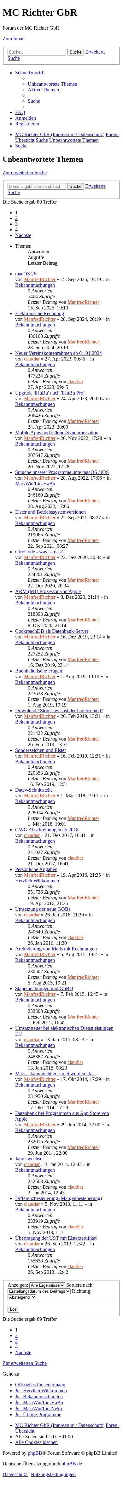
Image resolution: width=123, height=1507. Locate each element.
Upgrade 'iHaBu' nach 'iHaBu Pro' (49, 393)
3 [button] (16, 224)
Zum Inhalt (14, 38)
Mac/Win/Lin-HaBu (35, 483)
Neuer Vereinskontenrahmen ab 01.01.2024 (58, 353)
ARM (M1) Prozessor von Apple (48, 591)
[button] (23, 235)
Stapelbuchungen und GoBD (44, 988)
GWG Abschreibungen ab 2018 (47, 829)
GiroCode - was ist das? (39, 551)
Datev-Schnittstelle (34, 790)
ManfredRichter (40, 279)
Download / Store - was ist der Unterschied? (59, 710)
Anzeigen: (18, 1285)
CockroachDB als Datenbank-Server (51, 631)
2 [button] (16, 218)
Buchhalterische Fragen (38, 670)
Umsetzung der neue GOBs (42, 909)
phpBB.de (72, 1463)
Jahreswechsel (29, 1158)
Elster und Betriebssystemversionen (50, 512)
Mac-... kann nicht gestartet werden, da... (55, 1073)
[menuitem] (52, 84)
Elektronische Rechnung (39, 313)
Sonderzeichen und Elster (40, 750)
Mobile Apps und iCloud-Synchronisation (56, 432)
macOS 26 (25, 273)
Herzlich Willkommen (37, 880)
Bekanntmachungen (35, 285)
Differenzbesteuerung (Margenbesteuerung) (58, 1198)
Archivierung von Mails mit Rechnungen (56, 948)
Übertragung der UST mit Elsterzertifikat (56, 1238)
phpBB (35, 1453)
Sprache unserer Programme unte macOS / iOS (62, 472)
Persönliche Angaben (36, 869)
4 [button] (16, 229)
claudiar (32, 358)
